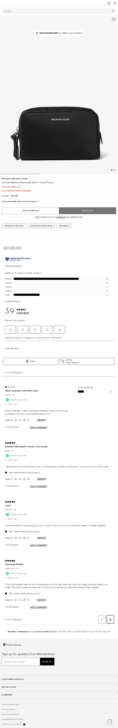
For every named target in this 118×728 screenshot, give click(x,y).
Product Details (14, 225)
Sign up (47, 661)
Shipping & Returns (41, 225)
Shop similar (30, 210)
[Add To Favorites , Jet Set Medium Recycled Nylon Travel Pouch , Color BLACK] (114, 19)
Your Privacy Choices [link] (11, 724)
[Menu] (114, 3)
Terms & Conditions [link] (10, 714)
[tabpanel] (59, 94)
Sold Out (87, 210)
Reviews (64, 225)
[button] (109, 721)
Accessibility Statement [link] (12, 719)
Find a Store (13, 644)
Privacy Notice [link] (8, 709)
